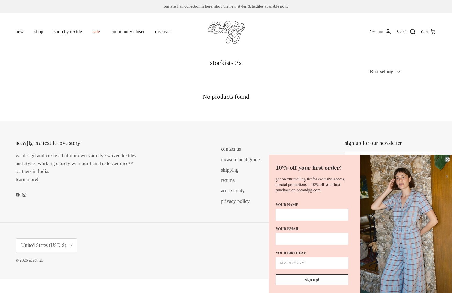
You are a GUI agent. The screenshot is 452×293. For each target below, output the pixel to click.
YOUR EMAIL (287, 228)
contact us (231, 149)
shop (38, 31)
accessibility (233, 190)
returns (228, 180)
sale (96, 31)
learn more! (27, 179)
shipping (230, 170)
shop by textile (68, 31)
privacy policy (235, 201)
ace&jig (35, 260)
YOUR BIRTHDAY (291, 252)
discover (163, 31)
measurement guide (240, 159)
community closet (127, 31)
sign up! (312, 279)
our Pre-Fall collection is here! (188, 6)
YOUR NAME (287, 204)
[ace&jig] (226, 32)
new (20, 31)
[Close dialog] (447, 159)
